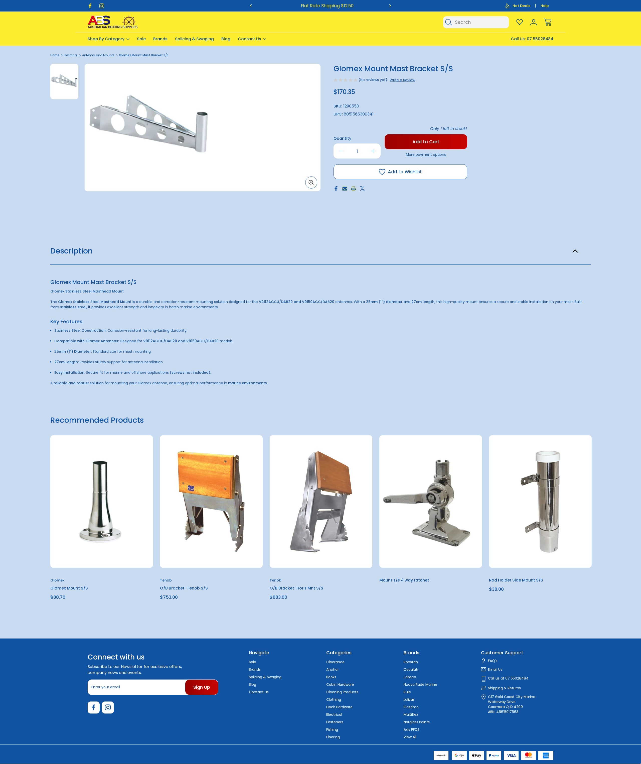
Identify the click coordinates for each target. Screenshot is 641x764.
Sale (141, 39)
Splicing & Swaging (194, 39)
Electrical (334, 714)
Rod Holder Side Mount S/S (516, 580)
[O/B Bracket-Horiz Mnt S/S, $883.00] (321, 501)
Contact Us (249, 39)
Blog (225, 39)
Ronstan (411, 662)
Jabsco (410, 677)
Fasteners (334, 722)
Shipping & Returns (504, 688)
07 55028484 (540, 39)
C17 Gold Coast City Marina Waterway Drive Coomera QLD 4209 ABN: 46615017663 (511, 704)
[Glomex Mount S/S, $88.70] (101, 501)
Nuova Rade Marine (420, 684)
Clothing (333, 699)
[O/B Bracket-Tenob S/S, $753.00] (211, 501)
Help (545, 5)
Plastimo (411, 707)
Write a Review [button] (402, 80)
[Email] (344, 188)
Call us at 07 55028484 (508, 678)
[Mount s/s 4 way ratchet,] (430, 501)
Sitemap (150, 754)
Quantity (342, 138)
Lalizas (409, 699)
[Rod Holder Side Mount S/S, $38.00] (540, 501)
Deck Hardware (339, 707)
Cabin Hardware (340, 684)
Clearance (335, 662)
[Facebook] (90, 6)
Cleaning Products (342, 692)
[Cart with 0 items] (547, 22)
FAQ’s (493, 660)
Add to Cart (102, 556)
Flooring (333, 737)
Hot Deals (521, 5)
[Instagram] (101, 6)
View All (410, 737)
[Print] (353, 188)
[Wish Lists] (519, 22)
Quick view (131, 451)
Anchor (332, 669)
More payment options (426, 154)
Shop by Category (106, 39)
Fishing (332, 729)
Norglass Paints (417, 722)
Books (331, 677)
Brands (160, 39)
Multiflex (411, 714)
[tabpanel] (64, 81)
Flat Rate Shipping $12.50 (320, 6)
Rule (407, 692)
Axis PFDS (411, 729)
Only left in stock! (448, 129)
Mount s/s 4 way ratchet (404, 580)
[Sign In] (533, 22)
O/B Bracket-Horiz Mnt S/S (296, 588)
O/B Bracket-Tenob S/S (184, 588)
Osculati (411, 669)
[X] (362, 188)
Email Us (495, 669)
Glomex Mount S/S (69, 588)
